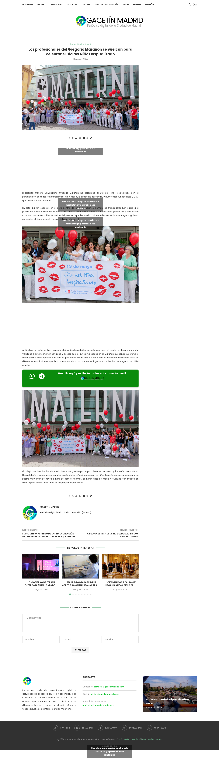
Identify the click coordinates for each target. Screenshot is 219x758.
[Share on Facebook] (69, 138)
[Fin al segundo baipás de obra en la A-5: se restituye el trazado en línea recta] (170, 694)
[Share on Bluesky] (91, 138)
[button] (26, 574)
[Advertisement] (80, 326)
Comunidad (56, 4)
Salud (125, 4)
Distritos (27, 4)
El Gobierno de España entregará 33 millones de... (41, 584)
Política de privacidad (129, 739)
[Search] (189, 4)
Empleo (137, 4)
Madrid (41, 4)
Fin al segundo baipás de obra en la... (167, 701)
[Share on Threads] (87, 138)
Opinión (149, 4)
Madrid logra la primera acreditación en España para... (80, 584)
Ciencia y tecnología (106, 4)
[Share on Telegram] (84, 138)
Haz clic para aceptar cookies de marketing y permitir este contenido (80, 148)
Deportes (72, 4)
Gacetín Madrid (49, 507)
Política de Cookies (152, 739)
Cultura (85, 4)
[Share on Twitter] (73, 138)
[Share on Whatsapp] (80, 138)
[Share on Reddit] (76, 138)
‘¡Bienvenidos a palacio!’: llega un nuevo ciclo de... (120, 584)
